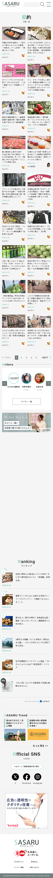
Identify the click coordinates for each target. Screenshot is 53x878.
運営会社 (34, 861)
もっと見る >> (40, 745)
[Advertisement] (26, 467)
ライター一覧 (26, 401)
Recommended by (32, 701)
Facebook (26, 783)
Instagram (37, 783)
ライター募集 (19, 867)
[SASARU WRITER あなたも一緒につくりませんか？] (26, 422)
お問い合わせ (34, 867)
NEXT (45, 357)
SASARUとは (18, 861)
